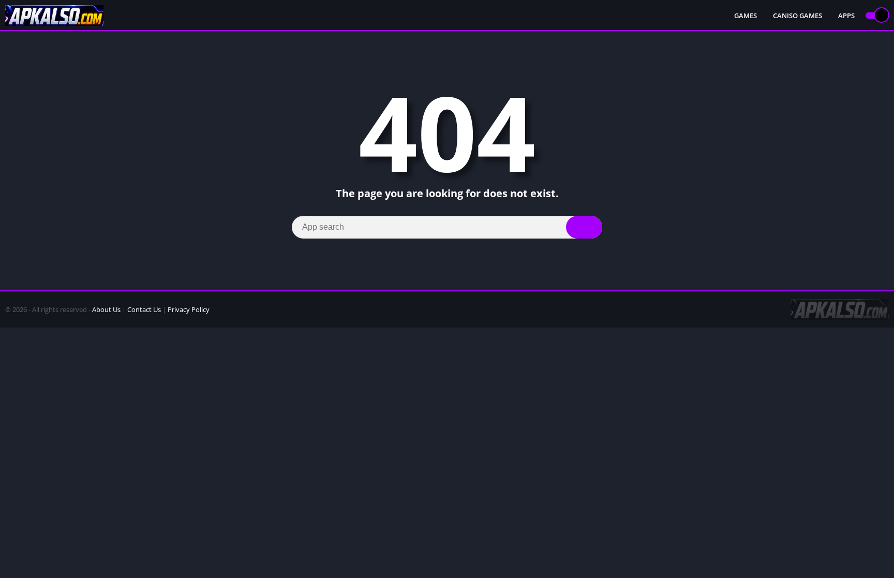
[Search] (584, 227)
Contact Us (144, 309)
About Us (106, 309)
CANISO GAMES (797, 15)
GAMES (745, 15)
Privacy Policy (189, 309)
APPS (846, 15)
